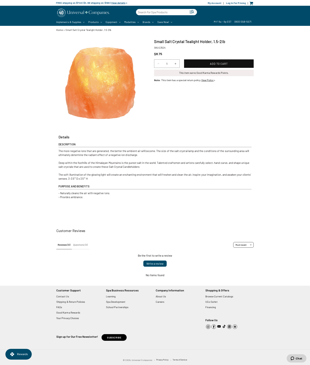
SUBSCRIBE (114, 337)
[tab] (64, 137)
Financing (210, 307)
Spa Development (115, 301)
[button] (70, 22)
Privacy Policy (162, 360)
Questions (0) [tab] (80, 244)
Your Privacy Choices (67, 318)
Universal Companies (142, 360)
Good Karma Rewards (68, 312)
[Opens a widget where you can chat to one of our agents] (296, 358)
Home (59, 30)
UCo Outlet (211, 301)
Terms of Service (180, 360)
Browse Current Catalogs (219, 296)
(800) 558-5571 (242, 21)
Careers (160, 301)
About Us (161, 296)
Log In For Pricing (236, 3)
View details (118, 2)
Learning (111, 296)
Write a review (155, 263)
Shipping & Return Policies (70, 301)
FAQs (59, 307)
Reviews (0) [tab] (64, 244)
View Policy (207, 80)
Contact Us (62, 296)
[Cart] (252, 4)
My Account (214, 3)
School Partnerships (117, 307)
